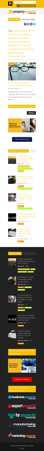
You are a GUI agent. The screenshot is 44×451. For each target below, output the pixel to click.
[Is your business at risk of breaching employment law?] (22, 71)
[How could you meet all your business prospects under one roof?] (12, 217)
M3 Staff (21, 163)
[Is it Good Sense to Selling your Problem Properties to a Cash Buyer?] (12, 197)
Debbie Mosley (20, 30)
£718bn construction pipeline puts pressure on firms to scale (26, 158)
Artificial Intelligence (23, 166)
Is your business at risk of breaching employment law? (20, 84)
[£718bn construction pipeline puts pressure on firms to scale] (12, 160)
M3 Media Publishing (21, 445)
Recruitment (27, 49)
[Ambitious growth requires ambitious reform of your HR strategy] (12, 233)
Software (20, 171)
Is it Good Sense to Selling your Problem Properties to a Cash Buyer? (25, 197)
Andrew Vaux (22, 221)
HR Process (24, 45)
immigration (14, 49)
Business (11, 64)
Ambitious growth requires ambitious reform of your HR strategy (24, 232)
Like (27, 163)
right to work (14, 52)
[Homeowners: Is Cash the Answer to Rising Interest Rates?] (12, 180)
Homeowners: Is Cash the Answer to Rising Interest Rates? (22, 19)
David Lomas (22, 183)
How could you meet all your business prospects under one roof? (26, 216)
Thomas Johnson (14, 88)
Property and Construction (25, 168)
